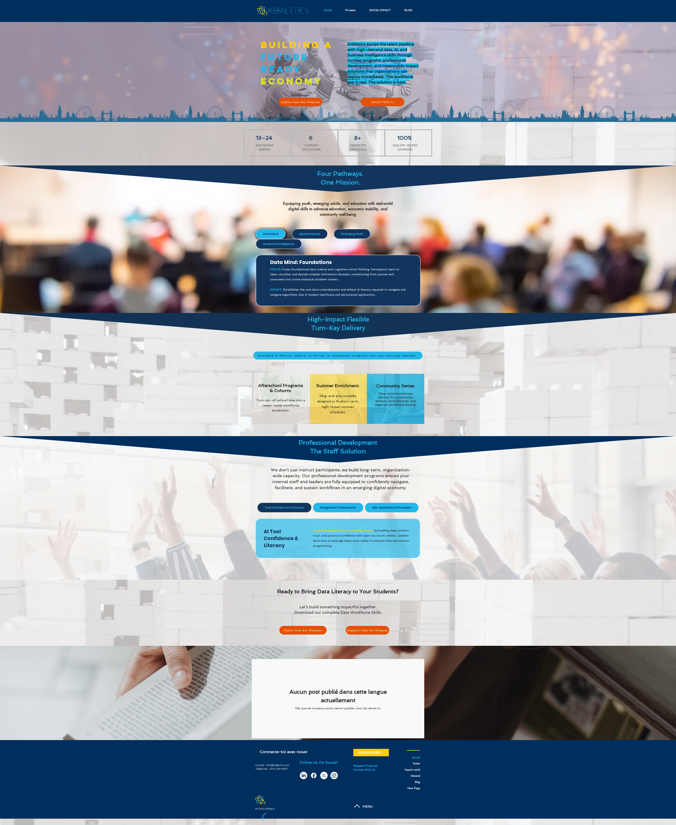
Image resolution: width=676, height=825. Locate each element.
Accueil (416, 757)
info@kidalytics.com (277, 765)
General (415, 775)
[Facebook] (313, 775)
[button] (382, 102)
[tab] (271, 234)
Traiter (416, 763)
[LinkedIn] (303, 775)
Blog (417, 782)
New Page (414, 788)
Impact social (412, 769)
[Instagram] (334, 775)
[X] (324, 775)
